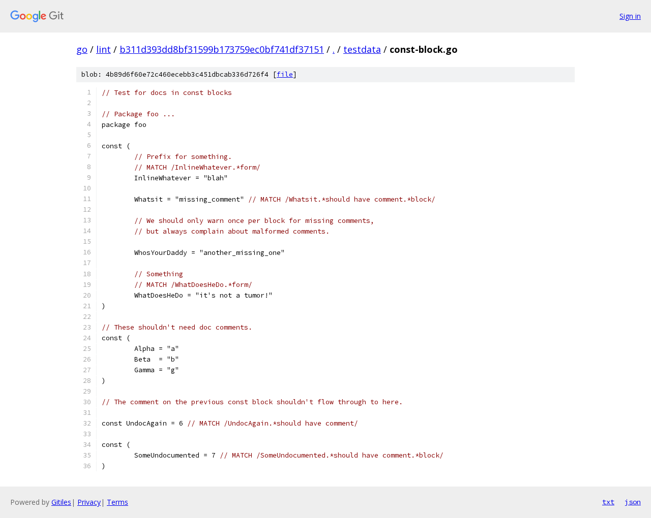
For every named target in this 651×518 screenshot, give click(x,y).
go (81, 49)
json (633, 501)
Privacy (89, 502)
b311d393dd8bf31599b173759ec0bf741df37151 (222, 49)
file (285, 74)
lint (103, 49)
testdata (362, 49)
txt (608, 501)
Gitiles (61, 502)
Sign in (630, 16)
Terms (117, 502)
